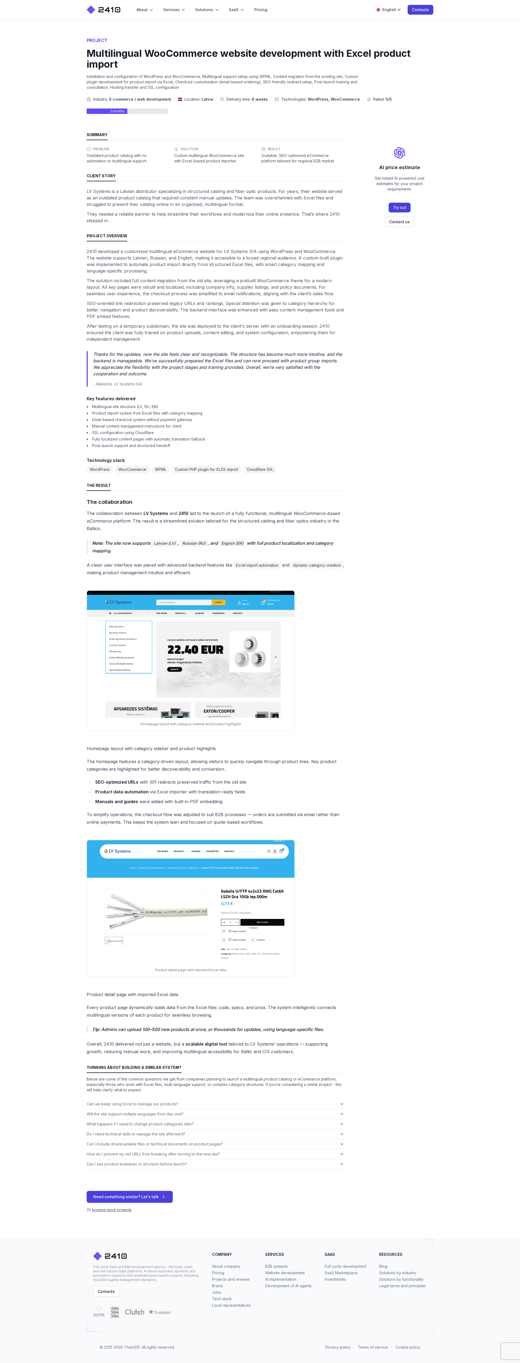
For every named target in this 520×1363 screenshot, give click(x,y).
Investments (335, 1279)
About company (226, 1266)
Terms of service (373, 1347)
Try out (399, 207)
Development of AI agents (288, 1285)
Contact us (399, 221)
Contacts (420, 9)
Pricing (218, 1272)
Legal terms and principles (402, 1285)
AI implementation (280, 1279)
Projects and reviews (231, 1279)
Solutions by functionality (401, 1279)
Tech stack (222, 1298)
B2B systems (276, 1266)
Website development (285, 1272)
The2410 (132, 1347)
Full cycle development (345, 1266)
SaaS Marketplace (341, 1272)
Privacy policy (337, 1347)
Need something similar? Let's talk (126, 1196)
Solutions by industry (397, 1272)
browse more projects (112, 1209)
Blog (383, 1266)
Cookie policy (407, 1347)
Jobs (216, 1292)
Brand (217, 1285)
